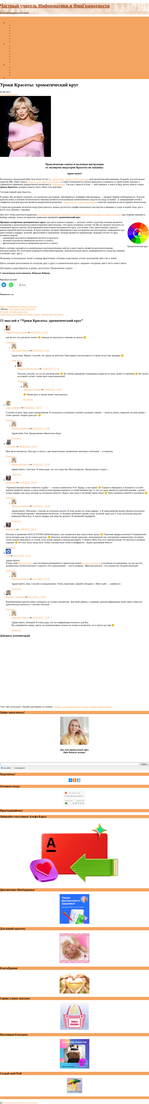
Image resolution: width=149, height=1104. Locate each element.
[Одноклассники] (74, 780)
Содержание (12, 77)
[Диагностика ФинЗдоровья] (74, 923)
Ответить (10, 342)
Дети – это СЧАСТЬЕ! (23, 49)
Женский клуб (25, 563)
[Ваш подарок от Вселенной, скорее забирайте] (74, 1067)
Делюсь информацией (23, 36)
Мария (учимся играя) (16, 332)
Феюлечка (11, 482)
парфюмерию (58, 184)
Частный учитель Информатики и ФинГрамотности (55, 5)
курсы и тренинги (91, 563)
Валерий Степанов (15, 597)
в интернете (20, 768)
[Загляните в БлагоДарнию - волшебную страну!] (74, 992)
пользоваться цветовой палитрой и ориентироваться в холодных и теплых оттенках (79, 214)
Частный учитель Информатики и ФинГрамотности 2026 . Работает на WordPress (40, 1097)
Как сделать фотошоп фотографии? (29, 33)
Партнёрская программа (24, 41)
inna (8, 555)
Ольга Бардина (13, 407)
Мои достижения (20, 51)
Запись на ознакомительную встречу (30, 59)
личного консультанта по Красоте (44, 182)
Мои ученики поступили (24, 54)
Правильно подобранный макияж (80, 202)
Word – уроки (18, 30)
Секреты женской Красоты (25, 72)
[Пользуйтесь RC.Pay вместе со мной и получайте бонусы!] (74, 1029)
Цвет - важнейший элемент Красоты (18, 306)
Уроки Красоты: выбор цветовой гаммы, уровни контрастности (31, 314)
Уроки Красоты (27, 309)
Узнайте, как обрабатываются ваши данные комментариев (82, 707)
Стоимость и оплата (22, 38)
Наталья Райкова (20, 350)
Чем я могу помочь (15, 23)
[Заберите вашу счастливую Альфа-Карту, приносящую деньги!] (74, 884)
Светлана (11, 446)
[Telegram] (78, 780)
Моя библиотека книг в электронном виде (33, 75)
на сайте (7, 768)
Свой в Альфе (19, 67)
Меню (3, 18)
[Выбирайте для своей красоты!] (74, 962)
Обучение (13, 309)
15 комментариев (9, 94)
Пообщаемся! (18, 46)
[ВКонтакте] (70, 780)
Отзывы (16, 57)
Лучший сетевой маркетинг (14, 312)
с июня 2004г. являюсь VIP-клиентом (69, 179)
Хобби (15, 62)
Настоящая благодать (22, 70)
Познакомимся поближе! (18, 43)
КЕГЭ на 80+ (18, 25)
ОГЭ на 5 (16, 28)
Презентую (11, 64)
